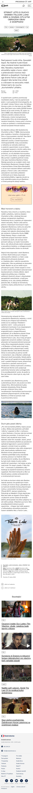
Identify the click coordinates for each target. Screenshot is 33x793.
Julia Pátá (3, 92)
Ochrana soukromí (20, 786)
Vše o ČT (3, 776)
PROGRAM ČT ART (23, 2)
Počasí (3, 768)
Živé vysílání (4, 758)
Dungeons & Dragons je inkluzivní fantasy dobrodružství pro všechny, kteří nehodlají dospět (16, 658)
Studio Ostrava (20, 763)
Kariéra (18, 768)
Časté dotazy (19, 773)
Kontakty (18, 776)
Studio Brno (19, 761)
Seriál (3, 684)
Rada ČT (18, 766)
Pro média (19, 756)
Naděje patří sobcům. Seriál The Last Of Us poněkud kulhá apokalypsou (15, 690)
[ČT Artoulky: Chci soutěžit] (16, 194)
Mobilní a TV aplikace (7, 773)
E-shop (3, 771)
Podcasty (3, 766)
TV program (4, 756)
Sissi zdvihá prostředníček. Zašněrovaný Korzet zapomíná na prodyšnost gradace (16, 722)
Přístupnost (4, 788)
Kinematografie (20, 27)
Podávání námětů (21, 771)
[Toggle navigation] (3, 2)
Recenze (12, 27)
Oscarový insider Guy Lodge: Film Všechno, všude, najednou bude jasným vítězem (16, 626)
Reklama (18, 758)
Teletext (3, 763)
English (12, 786)
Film (6, 27)
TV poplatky (4, 761)
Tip (27, 27)
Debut (16, 30)
